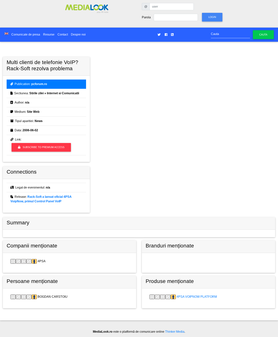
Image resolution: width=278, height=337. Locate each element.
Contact (62, 34)
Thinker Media (174, 331)
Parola (146, 17)
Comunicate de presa (25, 34)
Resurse (48, 34)
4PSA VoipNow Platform (196, 296)
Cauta (263, 34)
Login (212, 17)
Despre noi (78, 34)
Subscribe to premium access (43, 147)
